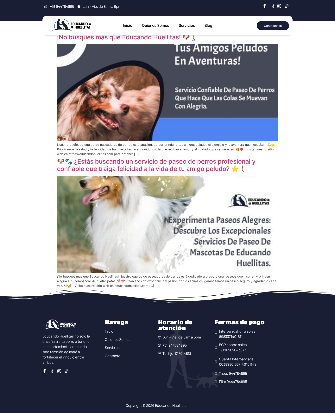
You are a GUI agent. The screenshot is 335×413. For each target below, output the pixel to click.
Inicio (127, 25)
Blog (208, 25)
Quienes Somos (155, 25)
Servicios (187, 25)
